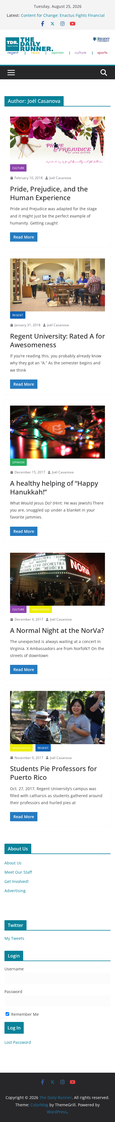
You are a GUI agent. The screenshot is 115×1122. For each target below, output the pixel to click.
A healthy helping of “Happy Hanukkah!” (54, 487)
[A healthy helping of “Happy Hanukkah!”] (57, 432)
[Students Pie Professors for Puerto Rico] (57, 717)
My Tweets (14, 938)
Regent (17, 315)
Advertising (15, 890)
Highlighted (41, 609)
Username (14, 968)
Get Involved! (16, 881)
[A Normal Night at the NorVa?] (57, 579)
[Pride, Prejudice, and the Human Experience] (57, 140)
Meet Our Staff (18, 872)
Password (13, 991)
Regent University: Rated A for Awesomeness (57, 340)
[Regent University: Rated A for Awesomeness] (57, 284)
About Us (12, 863)
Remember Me (24, 1014)
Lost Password (17, 1042)
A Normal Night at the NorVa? (57, 630)
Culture (18, 168)
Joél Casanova (60, 177)
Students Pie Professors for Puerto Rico (53, 773)
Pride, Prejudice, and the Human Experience (49, 193)
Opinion (18, 462)
